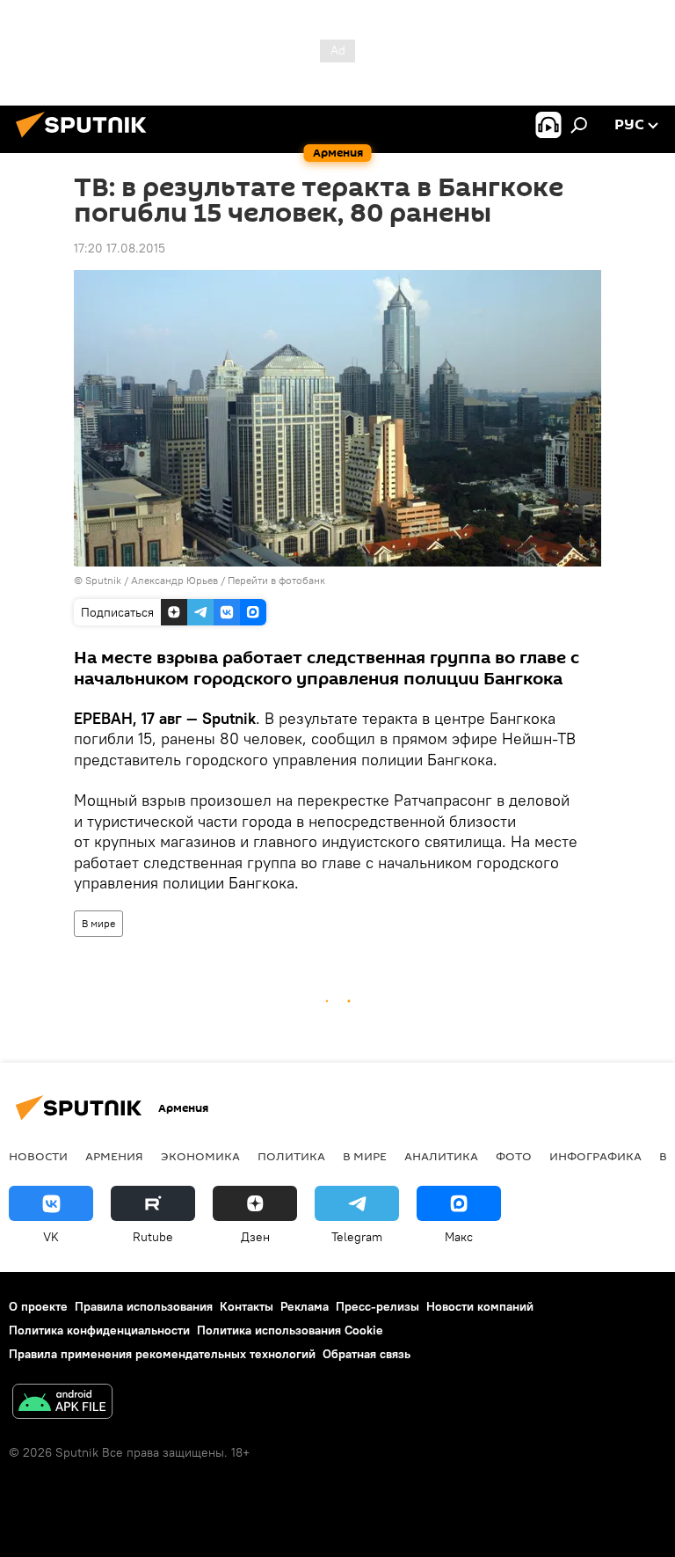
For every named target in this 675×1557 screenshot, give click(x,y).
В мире (98, 923)
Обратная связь (366, 1354)
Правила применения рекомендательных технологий (162, 1354)
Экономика (200, 1156)
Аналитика (441, 1156)
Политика (291, 1156)
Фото (514, 1156)
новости (38, 1156)
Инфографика (595, 1156)
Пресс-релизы (377, 1306)
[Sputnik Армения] (86, 140)
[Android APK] (62, 1403)
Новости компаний (479, 1306)
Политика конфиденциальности (99, 1330)
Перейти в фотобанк (276, 580)
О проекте (38, 1306)
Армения (114, 1156)
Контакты (246, 1306)
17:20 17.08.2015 (119, 248)
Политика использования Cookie (290, 1330)
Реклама (304, 1306)
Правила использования (144, 1306)
